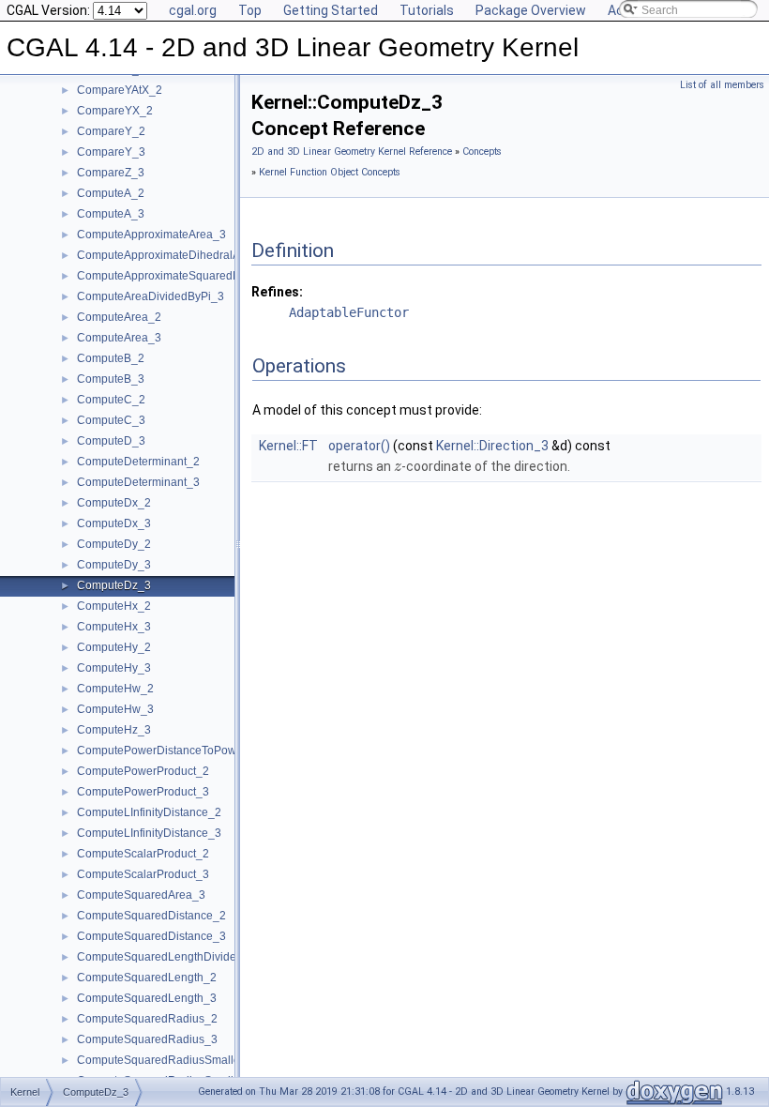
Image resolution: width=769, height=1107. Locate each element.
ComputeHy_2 (114, 647)
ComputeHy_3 (114, 668)
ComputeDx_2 (114, 502)
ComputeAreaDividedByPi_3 (150, 296)
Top (250, 10)
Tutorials (427, 10)
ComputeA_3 (110, 213)
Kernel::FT (288, 445)
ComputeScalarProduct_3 (143, 874)
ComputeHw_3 (115, 709)
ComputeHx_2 (114, 606)
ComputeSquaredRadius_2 (147, 1018)
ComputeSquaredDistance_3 (151, 936)
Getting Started (330, 10)
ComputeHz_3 (114, 729)
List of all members (722, 85)
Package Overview (530, 10)
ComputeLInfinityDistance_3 (149, 833)
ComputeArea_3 (119, 337)
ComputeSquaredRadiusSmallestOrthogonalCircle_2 (213, 1060)
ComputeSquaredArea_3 (141, 895)
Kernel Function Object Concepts (329, 172)
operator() (359, 445)
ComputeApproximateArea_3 (151, 234)
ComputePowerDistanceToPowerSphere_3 (187, 750)
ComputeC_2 (111, 399)
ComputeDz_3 (114, 585)
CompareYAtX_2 (119, 90)
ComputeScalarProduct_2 (143, 853)
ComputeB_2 (110, 358)
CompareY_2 (111, 131)
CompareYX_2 (115, 110)
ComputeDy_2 (114, 544)
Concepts (482, 151)
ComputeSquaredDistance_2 (151, 915)
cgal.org (193, 10)
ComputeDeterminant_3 (138, 482)
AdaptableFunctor (349, 312)
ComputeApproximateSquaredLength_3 (179, 275)
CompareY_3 (111, 152)
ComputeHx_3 (114, 626)
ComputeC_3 (111, 420)
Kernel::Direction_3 (492, 445)
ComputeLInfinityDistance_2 (149, 812)
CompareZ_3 (110, 172)
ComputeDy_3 (114, 564)
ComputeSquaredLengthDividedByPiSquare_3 (197, 956)
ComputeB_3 (110, 379)
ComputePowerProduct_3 (143, 791)
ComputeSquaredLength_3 (147, 998)
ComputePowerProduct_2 (143, 771)
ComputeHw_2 (115, 688)
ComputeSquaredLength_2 (147, 977)
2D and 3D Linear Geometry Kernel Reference (351, 151)
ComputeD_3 (111, 440)
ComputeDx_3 (114, 523)
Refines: (277, 291)
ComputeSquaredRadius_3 (147, 1039)
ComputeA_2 (110, 193)
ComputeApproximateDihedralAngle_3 (176, 255)
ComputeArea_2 (119, 317)
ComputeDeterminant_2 (138, 461)
